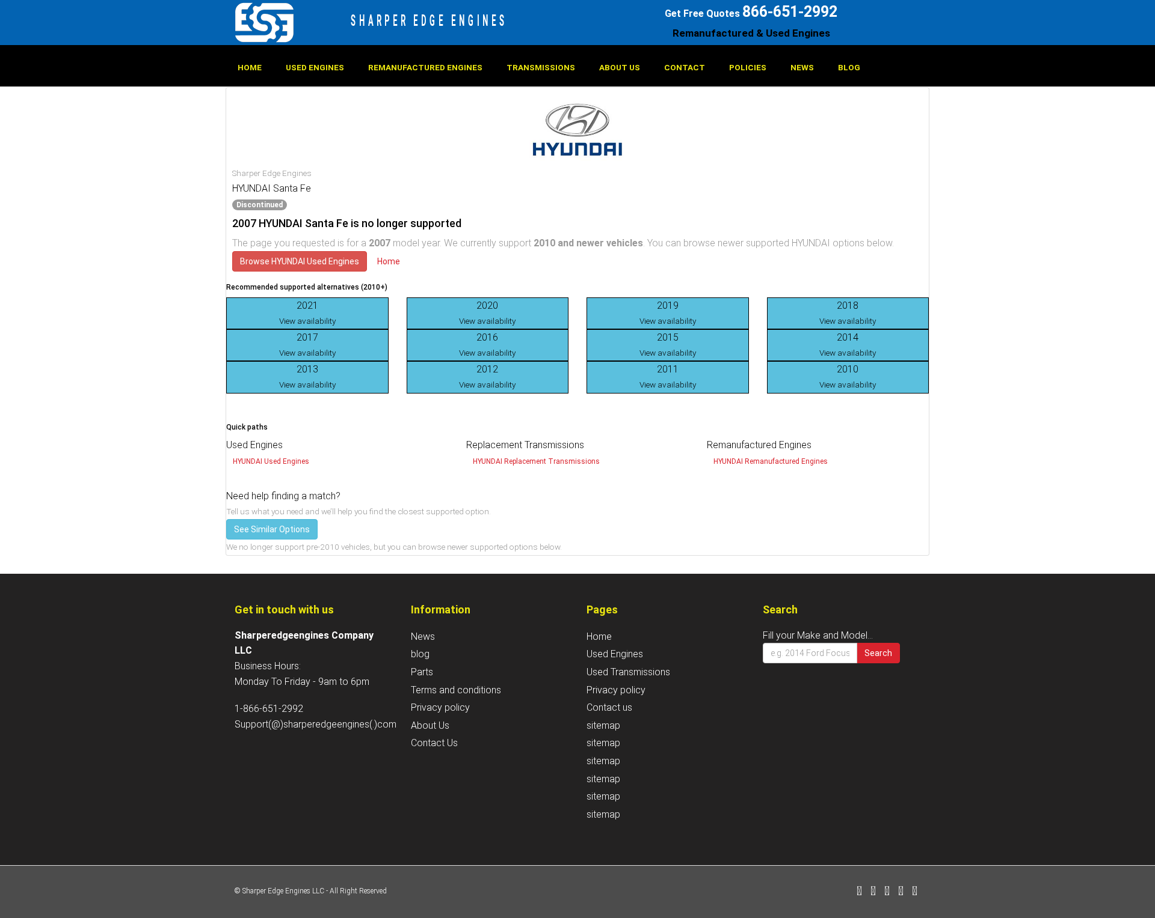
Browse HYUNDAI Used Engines (299, 261)
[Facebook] (859, 892)
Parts (422, 672)
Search (878, 653)
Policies (747, 67)
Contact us (609, 707)
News (802, 67)
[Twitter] (873, 892)
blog (849, 67)
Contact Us (434, 743)
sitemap (603, 725)
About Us (619, 67)
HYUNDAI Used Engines (271, 461)
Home (250, 67)
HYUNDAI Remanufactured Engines (770, 461)
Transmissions (541, 67)
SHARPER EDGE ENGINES (429, 20)
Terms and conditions (456, 690)
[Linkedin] (887, 892)
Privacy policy (440, 707)
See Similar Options (272, 529)
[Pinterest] (901, 892)
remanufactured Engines (425, 67)
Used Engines (315, 67)
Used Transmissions (628, 672)
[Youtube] (914, 892)
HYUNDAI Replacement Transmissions (536, 461)
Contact (684, 67)
